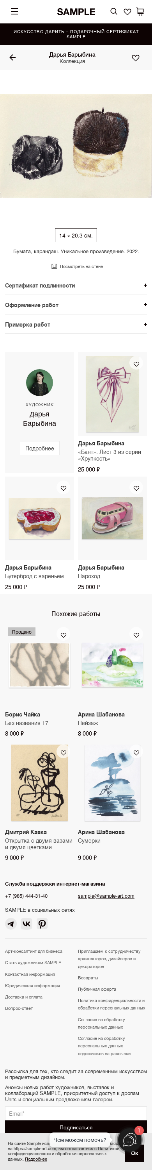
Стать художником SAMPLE (33, 962)
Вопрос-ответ (19, 1008)
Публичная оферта (97, 989)
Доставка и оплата (23, 996)
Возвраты (88, 977)
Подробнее (36, 1159)
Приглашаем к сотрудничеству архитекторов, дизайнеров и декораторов (109, 958)
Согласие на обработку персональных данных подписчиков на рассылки (104, 1045)
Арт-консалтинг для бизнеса (33, 951)
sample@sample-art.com (106, 895)
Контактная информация (30, 974)
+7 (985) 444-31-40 (26, 895)
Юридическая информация (32, 985)
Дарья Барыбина (72, 54)
